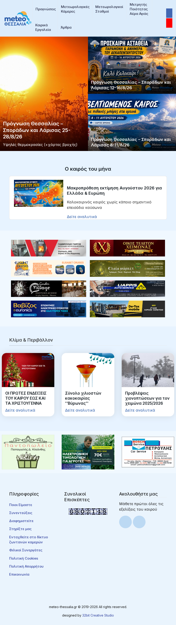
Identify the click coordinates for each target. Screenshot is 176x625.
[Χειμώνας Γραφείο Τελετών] (127, 247)
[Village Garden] (48, 288)
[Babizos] (48, 308)
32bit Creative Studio (98, 615)
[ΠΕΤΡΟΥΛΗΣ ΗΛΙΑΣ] (148, 451)
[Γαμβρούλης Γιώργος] (48, 247)
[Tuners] (88, 451)
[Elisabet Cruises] (48, 268)
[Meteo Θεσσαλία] (18, 18)
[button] (45, 9)
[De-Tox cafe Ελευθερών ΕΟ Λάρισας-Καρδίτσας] (127, 308)
